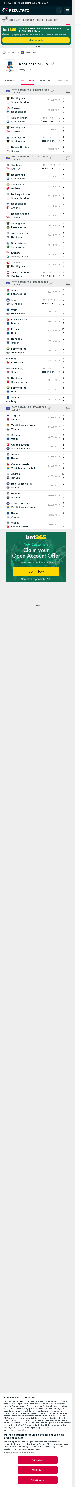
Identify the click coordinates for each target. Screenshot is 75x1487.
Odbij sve (37, 1469)
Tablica (63, 80)
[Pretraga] (59, 10)
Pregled (10, 80)
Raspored (45, 80)
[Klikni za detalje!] (36, 100)
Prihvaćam (37, 1460)
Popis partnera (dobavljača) (19, 1452)
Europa (31, 52)
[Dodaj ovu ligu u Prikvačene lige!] (52, 64)
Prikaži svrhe (37, 1480)
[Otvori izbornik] (67, 10)
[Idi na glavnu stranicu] (20, 10)
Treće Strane (22, 1430)
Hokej (12, 52)
